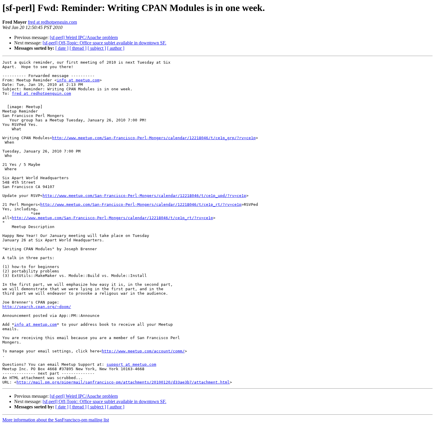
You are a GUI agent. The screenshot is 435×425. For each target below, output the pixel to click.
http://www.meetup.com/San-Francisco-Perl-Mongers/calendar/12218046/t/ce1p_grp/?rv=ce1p (154, 138)
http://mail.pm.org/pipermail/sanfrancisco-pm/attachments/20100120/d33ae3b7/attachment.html (123, 382)
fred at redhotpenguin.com (52, 22)
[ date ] (61, 48)
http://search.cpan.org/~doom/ (36, 306)
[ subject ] (97, 48)
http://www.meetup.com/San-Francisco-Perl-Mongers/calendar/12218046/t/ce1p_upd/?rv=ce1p (144, 195)
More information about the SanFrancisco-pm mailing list (55, 419)
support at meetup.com (131, 364)
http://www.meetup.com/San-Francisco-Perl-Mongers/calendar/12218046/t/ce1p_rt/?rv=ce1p (140, 204)
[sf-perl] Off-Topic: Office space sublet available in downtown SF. (104, 42)
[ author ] (115, 48)
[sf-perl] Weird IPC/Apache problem (84, 37)
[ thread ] (78, 48)
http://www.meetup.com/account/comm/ (143, 351)
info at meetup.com (78, 80)
